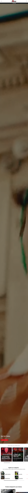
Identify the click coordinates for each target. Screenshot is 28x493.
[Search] (26, 1)
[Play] (26, 438)
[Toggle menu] (1, 1)
